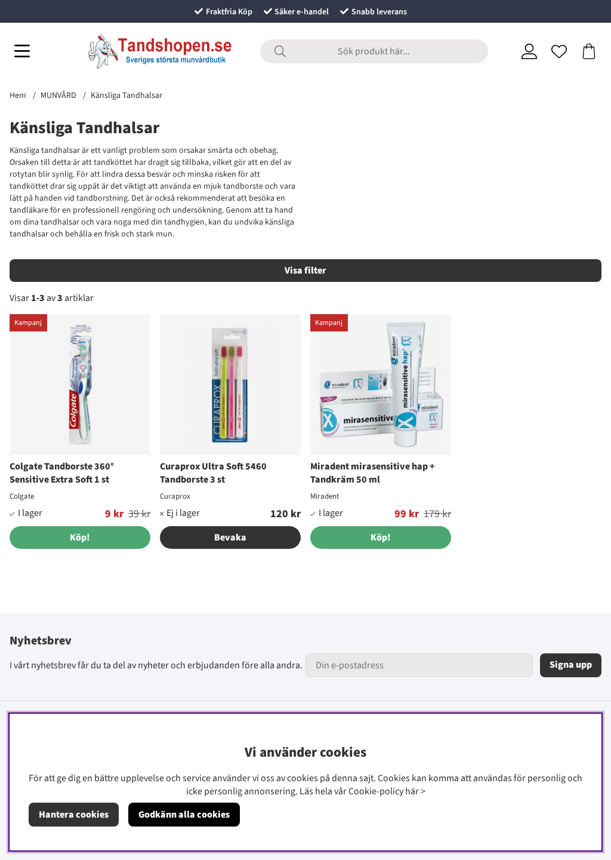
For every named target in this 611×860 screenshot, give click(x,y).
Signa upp (571, 664)
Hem (18, 96)
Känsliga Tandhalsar (126, 96)
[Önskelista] (559, 51)
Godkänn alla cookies (184, 814)
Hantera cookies (74, 814)
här (412, 791)
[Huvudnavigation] (22, 51)
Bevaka (230, 537)
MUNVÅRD (58, 96)
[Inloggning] (529, 51)
